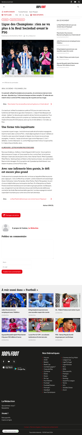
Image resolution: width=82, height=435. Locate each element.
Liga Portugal (67, 362)
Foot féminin (48, 381)
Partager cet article (12, 215)
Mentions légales (35, 427)
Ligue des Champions (17, 19)
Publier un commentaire (10, 431)
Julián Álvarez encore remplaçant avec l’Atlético (10, 311)
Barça (27, 15)
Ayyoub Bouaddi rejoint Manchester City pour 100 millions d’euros (14, 336)
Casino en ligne (7, 420)
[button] (78, 6)
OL (23, 15)
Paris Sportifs (38, 15)
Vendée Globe (68, 387)
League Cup (67, 360)
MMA (64, 369)
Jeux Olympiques (49, 392)
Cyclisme (47, 371)
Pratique (65, 374)
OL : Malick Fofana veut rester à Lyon (68, 57)
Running (65, 378)
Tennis (65, 383)
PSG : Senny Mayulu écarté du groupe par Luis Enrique (64, 336)
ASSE (45, 360)
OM (20, 15)
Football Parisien (23, 12)
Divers (46, 374)
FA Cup (46, 378)
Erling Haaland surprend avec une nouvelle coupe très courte (39, 311)
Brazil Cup (47, 364)
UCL (64, 385)
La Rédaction (33, 228)
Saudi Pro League (69, 381)
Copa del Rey (48, 369)
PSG (16, 15)
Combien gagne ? (50, 367)
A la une (46, 357)
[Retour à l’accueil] (41, 6)
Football (5, 19)
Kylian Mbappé (33, 12)
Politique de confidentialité (50, 427)
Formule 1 (47, 387)
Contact (26, 427)
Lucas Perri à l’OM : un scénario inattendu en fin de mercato (39, 336)
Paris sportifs (67, 371)
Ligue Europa (67, 364)
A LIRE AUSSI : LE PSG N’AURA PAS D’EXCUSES (18, 147)
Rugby (65, 376)
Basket (46, 362)
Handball (47, 390)
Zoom (65, 390)
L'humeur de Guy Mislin (70, 357)
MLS (64, 367)
